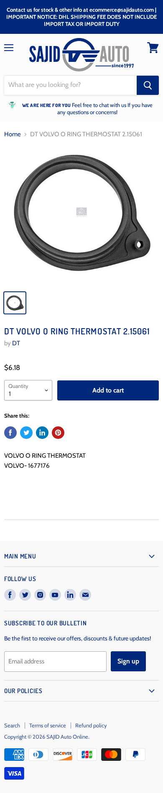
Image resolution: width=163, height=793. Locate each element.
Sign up (128, 661)
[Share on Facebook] (10, 432)
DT (16, 343)
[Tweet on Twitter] (26, 432)
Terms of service (47, 725)
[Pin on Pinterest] (58, 432)
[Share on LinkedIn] (42, 432)
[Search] (148, 85)
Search (12, 725)
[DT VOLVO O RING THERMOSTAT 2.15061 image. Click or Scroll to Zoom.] (81, 216)
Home (12, 134)
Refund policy (91, 725)
